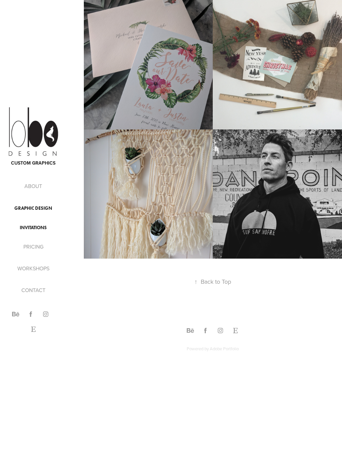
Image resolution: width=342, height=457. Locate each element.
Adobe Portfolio (224, 349)
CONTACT (33, 290)
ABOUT (33, 186)
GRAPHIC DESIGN (33, 208)
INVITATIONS (33, 228)
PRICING (33, 246)
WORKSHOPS (33, 268)
